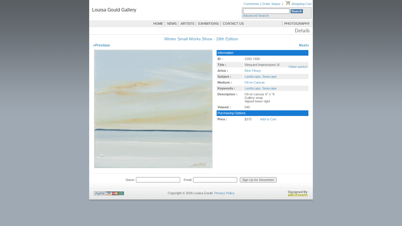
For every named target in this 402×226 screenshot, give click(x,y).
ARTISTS (187, 23)
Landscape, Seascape (261, 76)
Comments (251, 4)
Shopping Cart (301, 4)
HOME (158, 23)
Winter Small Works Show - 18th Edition (201, 38)
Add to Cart (268, 119)
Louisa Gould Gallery (114, 9)
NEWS (172, 23)
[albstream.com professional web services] (298, 195)
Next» (304, 45)
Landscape (252, 88)
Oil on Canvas (255, 82)
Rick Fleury (253, 70)
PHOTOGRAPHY (297, 23)
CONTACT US (233, 23)
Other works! (298, 67)
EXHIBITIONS (208, 23)
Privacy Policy (224, 193)
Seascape (269, 88)
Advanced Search (256, 15)
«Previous (101, 45)
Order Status (271, 4)
